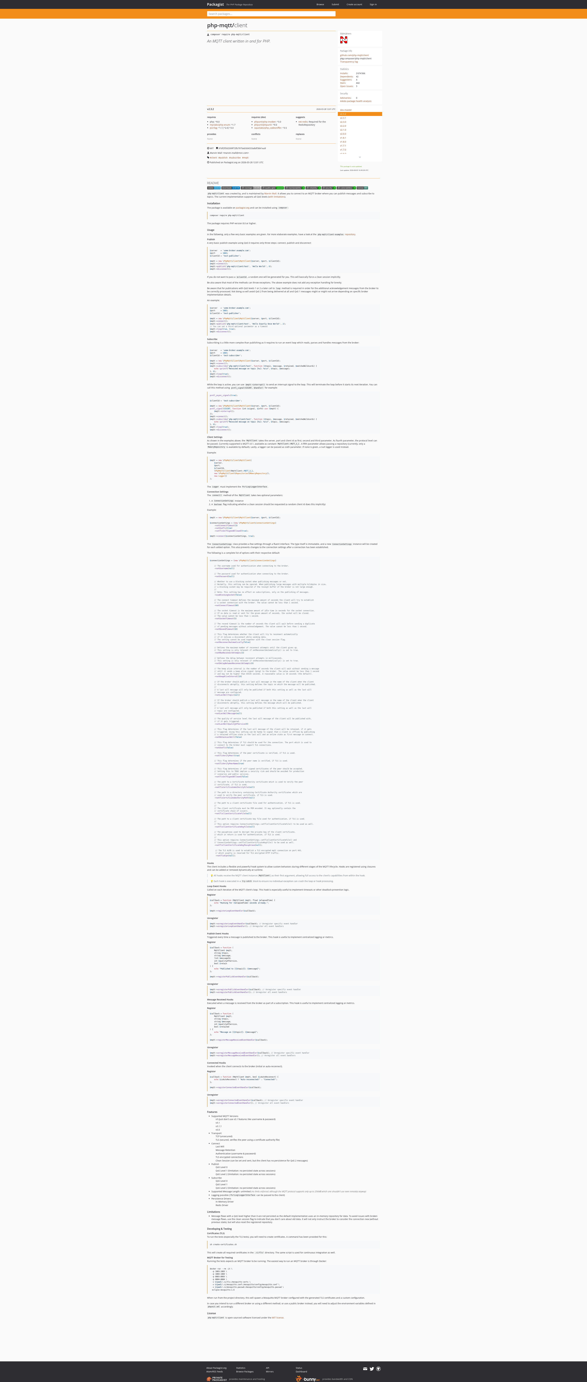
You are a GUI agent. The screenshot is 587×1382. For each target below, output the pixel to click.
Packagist (215, 4)
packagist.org (242, 207)
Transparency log (349, 61)
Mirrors (270, 1371)
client (214, 157)
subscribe (236, 157)
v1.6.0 (343, 153)
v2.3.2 (343, 113)
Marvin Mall (270, 193)
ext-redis (303, 121)
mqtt (246, 157)
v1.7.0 (343, 149)
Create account (354, 4)
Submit (335, 4)
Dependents (346, 76)
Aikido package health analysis (355, 101)
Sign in (373, 4)
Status (299, 1367)
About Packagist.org (216, 1367)
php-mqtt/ (220, 25)
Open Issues (346, 86)
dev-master (346, 109)
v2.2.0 (343, 125)
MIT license (278, 1317)
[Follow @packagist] (372, 1369)
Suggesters (345, 79)
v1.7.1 (343, 145)
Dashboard (301, 1371)
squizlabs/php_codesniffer (267, 127)
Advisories (345, 97)
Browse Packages (245, 1371)
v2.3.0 (343, 121)
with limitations (277, 196)
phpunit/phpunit (262, 124)
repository (336, 234)
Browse (320, 4)
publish (224, 157)
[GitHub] (378, 1369)
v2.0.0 (343, 133)
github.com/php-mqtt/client (354, 55)
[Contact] (365, 1369)
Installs (343, 73)
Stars (342, 82)
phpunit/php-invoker (265, 121)
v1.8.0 (343, 141)
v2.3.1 (343, 117)
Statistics (240, 1367)
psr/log (213, 127)
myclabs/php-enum (220, 124)
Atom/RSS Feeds (214, 1371)
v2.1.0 (343, 129)
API (267, 1367)
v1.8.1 (343, 137)
